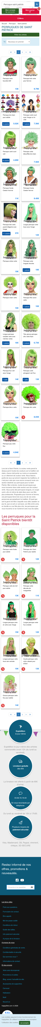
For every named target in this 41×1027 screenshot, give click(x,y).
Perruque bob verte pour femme (29, 79)
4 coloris (6, 453)
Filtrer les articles (20, 34)
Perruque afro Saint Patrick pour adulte (29, 550)
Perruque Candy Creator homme (8, 189)
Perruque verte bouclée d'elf (8, 79)
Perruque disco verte (10, 407)
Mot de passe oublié (10, 920)
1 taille (5, 380)
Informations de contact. (11, 961)
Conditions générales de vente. (14, 948)
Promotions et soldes (10, 975)
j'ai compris (24, 1023)
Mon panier (32, 10)
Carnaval (6, 988)
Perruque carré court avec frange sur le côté (30, 117)
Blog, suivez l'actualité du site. (13, 979)
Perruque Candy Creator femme (28, 189)
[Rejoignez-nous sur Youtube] (22, 880)
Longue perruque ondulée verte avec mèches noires (9, 336)
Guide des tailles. (9, 929)
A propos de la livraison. (11, 938)
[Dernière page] (30, 52)
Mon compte (10, 11)
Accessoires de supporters (12, 984)
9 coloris (6, 124)
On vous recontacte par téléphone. (20, 804)
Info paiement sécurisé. (11, 934)
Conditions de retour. (10, 925)
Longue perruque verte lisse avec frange (30, 225)
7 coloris (26, 124)
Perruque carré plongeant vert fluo (29, 372)
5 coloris (26, 343)
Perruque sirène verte (10, 261)
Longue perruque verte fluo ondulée (30, 623)
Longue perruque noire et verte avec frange (10, 623)
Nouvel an (6, 1002)
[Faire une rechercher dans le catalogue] (37, 4)
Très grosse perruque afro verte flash (30, 335)
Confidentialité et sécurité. (12, 952)
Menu (21, 18)
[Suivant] (26, 52)
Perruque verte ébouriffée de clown (29, 152)
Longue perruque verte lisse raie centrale (10, 660)
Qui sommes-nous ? (10, 957)
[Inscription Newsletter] (31, 887)
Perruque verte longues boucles (28, 262)
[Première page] (11, 52)
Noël (4, 997)
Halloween (6, 993)
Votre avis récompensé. (11, 970)
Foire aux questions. (10, 907)
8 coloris (6, 160)
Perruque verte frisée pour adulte (10, 550)
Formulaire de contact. (11, 911)
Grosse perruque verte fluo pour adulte (10, 696)
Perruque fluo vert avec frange (9, 372)
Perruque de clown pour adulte (9, 116)
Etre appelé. (7, 916)
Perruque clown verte (10, 297)
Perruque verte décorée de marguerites (28, 588)
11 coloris (6, 233)
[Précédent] (15, 52)
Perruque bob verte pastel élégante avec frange (10, 226)
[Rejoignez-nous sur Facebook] (17, 880)
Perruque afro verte (29, 407)
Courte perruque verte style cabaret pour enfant (30, 661)
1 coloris (26, 270)
